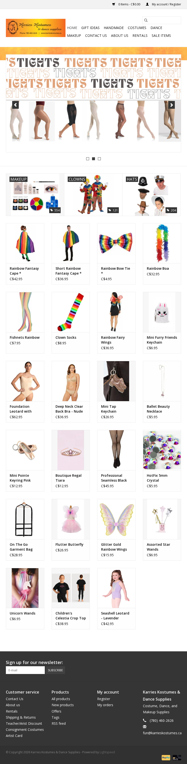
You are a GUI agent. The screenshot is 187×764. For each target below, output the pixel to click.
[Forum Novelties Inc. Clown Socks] (71, 312)
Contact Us (96, 35)
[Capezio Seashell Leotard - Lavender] (116, 588)
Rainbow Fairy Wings (113, 340)
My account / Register (166, 4)
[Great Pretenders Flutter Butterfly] (71, 519)
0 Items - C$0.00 (129, 4)
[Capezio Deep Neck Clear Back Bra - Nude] (71, 381)
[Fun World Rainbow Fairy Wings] (116, 312)
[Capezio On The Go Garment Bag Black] (25, 519)
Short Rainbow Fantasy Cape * (69, 271)
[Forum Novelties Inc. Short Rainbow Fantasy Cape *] (71, 243)
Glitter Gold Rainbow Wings (114, 547)
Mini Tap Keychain (108, 409)
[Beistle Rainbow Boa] (162, 243)
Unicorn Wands (22, 613)
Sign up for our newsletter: (34, 662)
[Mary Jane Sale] (93, 103)
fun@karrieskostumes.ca (162, 733)
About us (119, 35)
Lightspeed (107, 752)
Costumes (137, 27)
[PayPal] (165, 757)
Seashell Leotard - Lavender (115, 615)
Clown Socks (66, 337)
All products (61, 698)
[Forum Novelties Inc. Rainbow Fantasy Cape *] (25, 243)
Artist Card (14, 735)
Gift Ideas (90, 27)
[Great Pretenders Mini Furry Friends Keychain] (162, 312)
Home (72, 27)
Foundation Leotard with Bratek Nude (21, 409)
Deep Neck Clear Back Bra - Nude (69, 409)
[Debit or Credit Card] (176, 757)
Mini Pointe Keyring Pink (20, 478)
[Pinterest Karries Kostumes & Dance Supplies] (160, 662)
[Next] (171, 105)
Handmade (114, 27)
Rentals (140, 35)
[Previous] (15, 105)
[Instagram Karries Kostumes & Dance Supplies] (177, 662)
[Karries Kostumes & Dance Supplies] (35, 28)
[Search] (146, 20)
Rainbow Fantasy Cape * (24, 271)
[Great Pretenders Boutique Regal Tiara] (71, 450)
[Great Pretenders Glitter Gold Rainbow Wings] (116, 519)
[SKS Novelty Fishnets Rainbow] (25, 312)
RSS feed (59, 723)
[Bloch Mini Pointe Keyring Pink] (25, 450)
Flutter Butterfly (70, 544)
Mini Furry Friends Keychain (162, 340)
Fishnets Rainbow (24, 337)
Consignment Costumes (25, 729)
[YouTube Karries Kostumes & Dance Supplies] (168, 662)
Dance (156, 27)
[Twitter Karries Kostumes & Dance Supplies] (151, 662)
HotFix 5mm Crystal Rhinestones (157, 478)
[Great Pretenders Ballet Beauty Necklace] (162, 381)
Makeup (74, 35)
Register (103, 698)
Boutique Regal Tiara (69, 478)
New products (63, 705)
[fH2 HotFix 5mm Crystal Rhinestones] (162, 450)
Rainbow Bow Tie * (115, 271)
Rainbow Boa (158, 268)
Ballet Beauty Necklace (158, 409)
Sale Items (161, 35)
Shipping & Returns (21, 717)
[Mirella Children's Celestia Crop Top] (71, 588)
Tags (55, 717)
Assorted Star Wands (158, 547)
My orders (105, 705)
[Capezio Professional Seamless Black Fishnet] (116, 450)
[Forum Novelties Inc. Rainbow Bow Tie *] (116, 243)
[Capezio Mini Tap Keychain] (116, 381)
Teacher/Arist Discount (24, 723)
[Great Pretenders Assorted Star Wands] (162, 519)
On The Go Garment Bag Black (21, 547)
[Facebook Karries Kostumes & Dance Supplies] (142, 662)
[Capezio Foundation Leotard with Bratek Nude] (25, 381)
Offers (56, 711)
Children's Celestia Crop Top (71, 615)
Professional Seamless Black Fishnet (114, 478)
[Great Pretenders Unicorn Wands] (25, 588)
